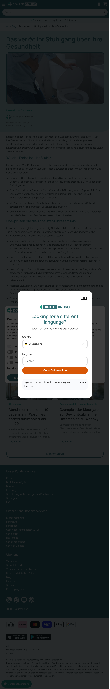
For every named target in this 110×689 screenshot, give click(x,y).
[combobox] (55, 344)
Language (27, 354)
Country (26, 336)
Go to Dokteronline (55, 370)
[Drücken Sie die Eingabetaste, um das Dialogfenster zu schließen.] (84, 298)
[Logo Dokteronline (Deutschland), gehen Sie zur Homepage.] (55, 307)
